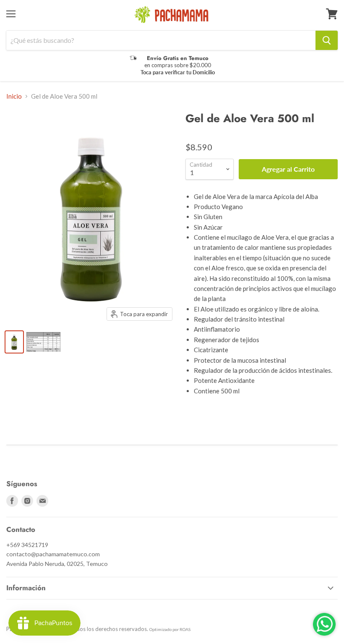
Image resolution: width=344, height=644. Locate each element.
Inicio (14, 96)
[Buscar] (326, 40)
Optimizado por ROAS (169, 629)
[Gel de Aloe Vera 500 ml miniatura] (14, 342)
